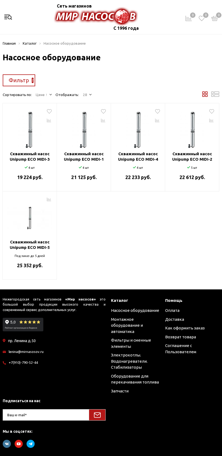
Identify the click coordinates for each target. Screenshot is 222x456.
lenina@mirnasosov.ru (26, 351)
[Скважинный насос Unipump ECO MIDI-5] (29, 216)
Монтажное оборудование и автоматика (127, 325)
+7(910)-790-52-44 (23, 362)
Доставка (174, 319)
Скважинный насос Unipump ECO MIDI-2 (192, 156)
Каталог (119, 300)
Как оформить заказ (185, 328)
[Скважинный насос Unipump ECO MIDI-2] (192, 128)
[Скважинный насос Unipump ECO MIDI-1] (83, 128)
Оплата (172, 310)
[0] (214, 19)
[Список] (215, 95)
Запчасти (120, 391)
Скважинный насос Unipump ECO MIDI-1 (84, 156)
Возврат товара (180, 337)
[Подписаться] (97, 414)
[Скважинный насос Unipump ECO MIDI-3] (29, 128)
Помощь (173, 300)
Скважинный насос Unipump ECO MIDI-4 (138, 156)
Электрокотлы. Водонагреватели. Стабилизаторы (129, 361)
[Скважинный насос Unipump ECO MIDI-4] (138, 128)
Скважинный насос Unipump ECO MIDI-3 (30, 156)
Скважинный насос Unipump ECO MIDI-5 (30, 245)
